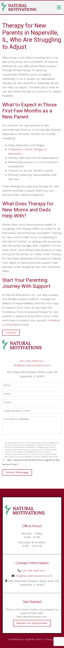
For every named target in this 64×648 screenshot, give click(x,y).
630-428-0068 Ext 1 (32, 361)
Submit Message (17, 472)
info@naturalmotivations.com (32, 365)
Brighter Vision (34, 639)
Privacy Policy (53, 639)
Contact (11, 332)
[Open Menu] (59, 7)
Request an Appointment (32, 623)
